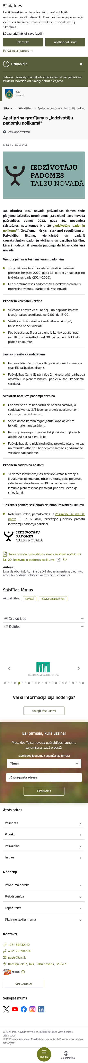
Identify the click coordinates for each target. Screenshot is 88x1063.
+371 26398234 (19, 951)
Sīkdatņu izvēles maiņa (20, 919)
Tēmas (14, 763)
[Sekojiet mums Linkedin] (41, 1009)
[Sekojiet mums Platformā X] (6, 1009)
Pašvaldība (12, 846)
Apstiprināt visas (65, 42)
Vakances (11, 823)
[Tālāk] (78, 668)
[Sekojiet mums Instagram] (32, 1009)
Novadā (29, 598)
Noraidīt (23, 42)
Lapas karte (13, 908)
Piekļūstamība (14, 896)
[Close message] (81, 64)
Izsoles (9, 857)
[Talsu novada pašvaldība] (23, 98)
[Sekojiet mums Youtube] (15, 1009)
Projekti (10, 834)
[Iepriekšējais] (9, 668)
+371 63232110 (19, 945)
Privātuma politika (17, 885)
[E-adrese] (11, 971)
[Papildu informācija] (65, 559)
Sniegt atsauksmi (44, 711)
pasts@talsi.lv (17, 957)
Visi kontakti (23, 984)
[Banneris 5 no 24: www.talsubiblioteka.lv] (44, 668)
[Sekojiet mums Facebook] (24, 1009)
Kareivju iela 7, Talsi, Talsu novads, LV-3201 (37, 964)
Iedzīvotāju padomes (53, 598)
